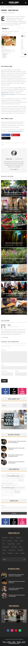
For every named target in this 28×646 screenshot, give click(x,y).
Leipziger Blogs (4, 12)
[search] (25, 405)
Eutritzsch (14, 480)
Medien (23, 142)
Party (21, 547)
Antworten (5, 337)
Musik (18, 543)
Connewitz (4, 537)
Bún (11, 495)
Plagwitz (4, 550)
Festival (11, 537)
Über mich (4, 641)
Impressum (23, 641)
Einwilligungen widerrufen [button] (21, 642)
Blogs (3, 142)
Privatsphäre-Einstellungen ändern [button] (14, 643)
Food (11, 142)
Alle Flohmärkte (7, 484)
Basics (20, 87)
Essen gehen (5, 492)
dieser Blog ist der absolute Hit (15, 131)
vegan (3, 144)
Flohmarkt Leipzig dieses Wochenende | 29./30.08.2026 (16, 462)
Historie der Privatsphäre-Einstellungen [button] (9, 642)
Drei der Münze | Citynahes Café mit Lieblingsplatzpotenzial (15, 455)
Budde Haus (5, 495)
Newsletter (9, 641)
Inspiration (9, 540)
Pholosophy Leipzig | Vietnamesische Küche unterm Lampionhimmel (17, 441)
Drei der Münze (6, 480)
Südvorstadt (20, 550)
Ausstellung (13, 476)
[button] (5, 135)
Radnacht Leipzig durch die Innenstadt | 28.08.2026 (16, 448)
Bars (22, 476)
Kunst (3, 543)
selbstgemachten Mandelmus (8, 94)
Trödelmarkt (10, 553)
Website (16, 371)
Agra (11, 492)
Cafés (15, 483)
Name (2, 364)
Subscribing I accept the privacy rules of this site (14, 510)
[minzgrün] (14, 43)
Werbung (13, 641)
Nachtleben (14, 547)
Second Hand (12, 550)
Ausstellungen (8, 487)
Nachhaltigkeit (5, 547)
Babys (17, 492)
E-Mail (2, 505)
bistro (21, 480)
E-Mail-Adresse (4, 371)
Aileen (9, 325)
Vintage (22, 553)
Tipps (3, 553)
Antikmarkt (20, 488)
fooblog (7, 142)
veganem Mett (4, 92)
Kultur (21, 540)
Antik (3, 476)
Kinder (16, 540)
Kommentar (3, 350)
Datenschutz (19, 641)
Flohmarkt (18, 537)
